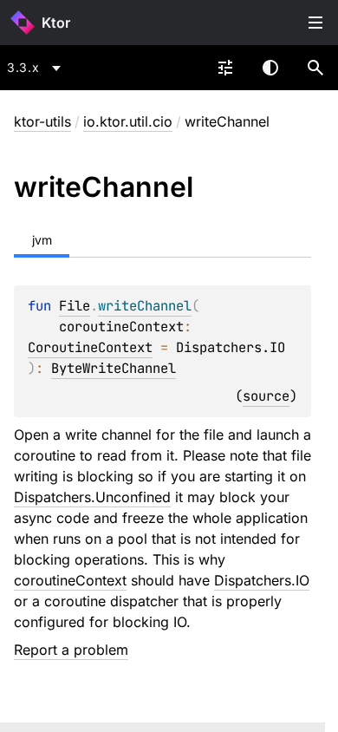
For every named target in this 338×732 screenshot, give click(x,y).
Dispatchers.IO (261, 580)
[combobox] (37, 67)
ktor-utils (42, 121)
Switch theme (270, 67)
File (74, 306)
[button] (315, 67)
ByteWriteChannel (113, 368)
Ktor (56, 22)
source (266, 396)
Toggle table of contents (315, 22)
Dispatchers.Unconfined (92, 497)
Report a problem (71, 649)
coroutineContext (70, 580)
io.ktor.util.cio (127, 121)
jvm (42, 239)
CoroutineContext (90, 347)
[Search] (315, 67)
